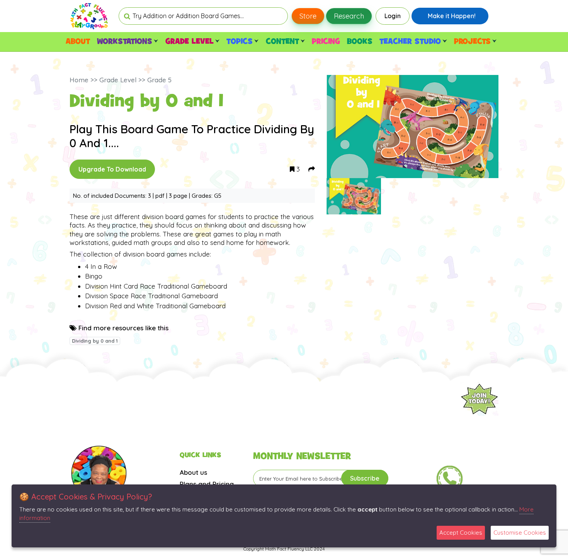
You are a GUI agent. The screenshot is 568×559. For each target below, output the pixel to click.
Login (392, 16)
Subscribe (364, 478)
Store (307, 16)
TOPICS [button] (239, 42)
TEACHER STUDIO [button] (410, 42)
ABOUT (78, 42)
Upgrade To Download (112, 169)
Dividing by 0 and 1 (95, 341)
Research (349, 16)
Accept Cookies (460, 532)
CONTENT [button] (282, 42)
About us (193, 472)
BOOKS (359, 42)
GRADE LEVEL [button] (189, 42)
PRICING (326, 42)
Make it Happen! (452, 16)
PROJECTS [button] (472, 42)
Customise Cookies (519, 532)
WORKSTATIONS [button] (124, 42)
